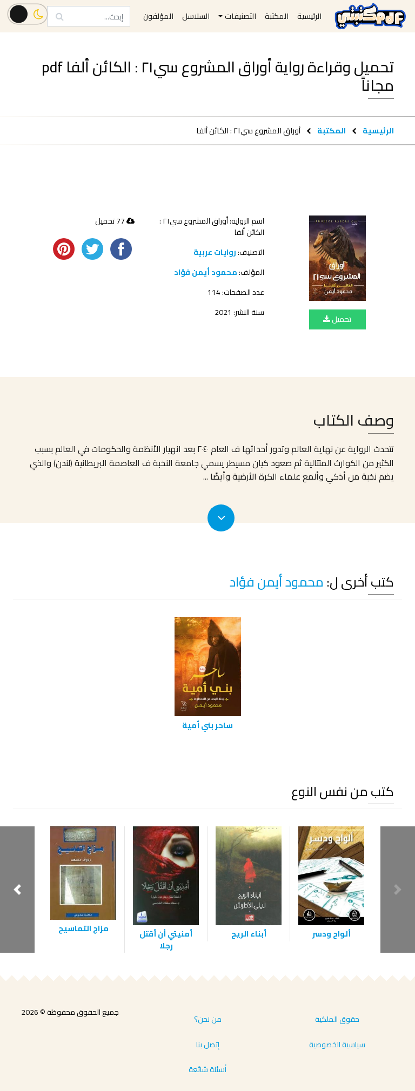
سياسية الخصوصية (337, 1045)
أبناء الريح (248, 933)
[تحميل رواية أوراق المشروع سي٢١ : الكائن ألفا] (337, 258)
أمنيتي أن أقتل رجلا (165, 939)
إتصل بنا (207, 1045)
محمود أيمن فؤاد (205, 272)
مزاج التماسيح (83, 928)
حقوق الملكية (337, 1019)
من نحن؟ (208, 1019)
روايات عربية (214, 252)
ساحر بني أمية (207, 725)
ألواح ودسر (331, 933)
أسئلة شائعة (207, 1069)
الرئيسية (378, 130)
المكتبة (331, 130)
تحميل (340, 319)
